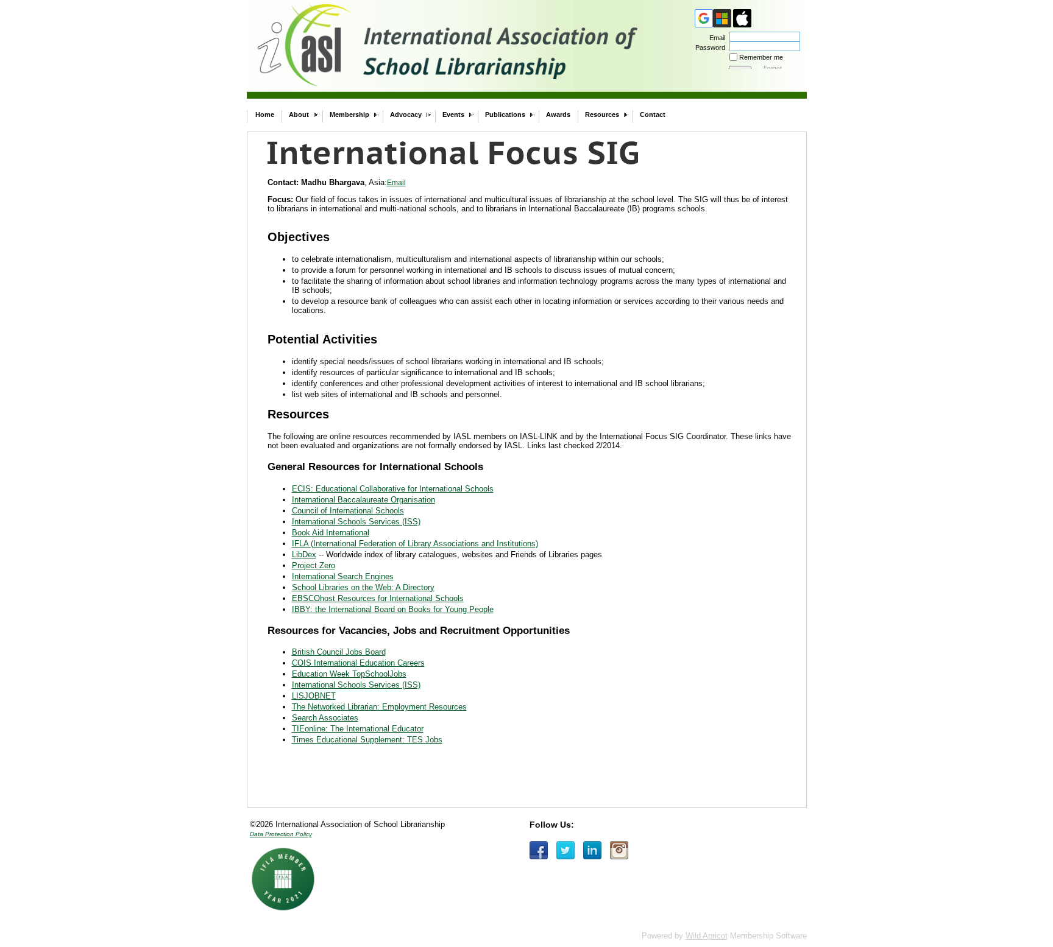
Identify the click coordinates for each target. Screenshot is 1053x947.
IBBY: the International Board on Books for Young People (393, 609)
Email (715, 37)
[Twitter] (565, 850)
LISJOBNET (314, 695)
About (299, 114)
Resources (602, 114)
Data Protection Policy (281, 834)
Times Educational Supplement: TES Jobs (367, 739)
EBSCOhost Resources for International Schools (378, 598)
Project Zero (313, 565)
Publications (505, 114)
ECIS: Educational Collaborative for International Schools (393, 488)
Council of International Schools (348, 510)
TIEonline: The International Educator (358, 728)
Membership (349, 114)
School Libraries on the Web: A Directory (363, 587)
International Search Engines (343, 576)
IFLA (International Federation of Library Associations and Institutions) (415, 543)
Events (453, 114)
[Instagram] (619, 850)
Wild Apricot (707, 935)
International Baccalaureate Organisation (363, 499)
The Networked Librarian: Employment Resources (379, 706)
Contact (652, 114)
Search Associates (325, 717)
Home (264, 114)
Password (708, 47)
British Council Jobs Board (339, 652)
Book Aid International (330, 532)
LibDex (304, 554)
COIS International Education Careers (358, 662)
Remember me (761, 57)
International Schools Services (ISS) (356, 521)
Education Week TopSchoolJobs (349, 673)
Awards (558, 114)
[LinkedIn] (592, 850)
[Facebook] (539, 850)
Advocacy (406, 114)
